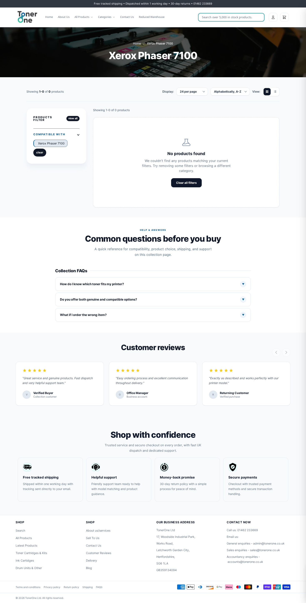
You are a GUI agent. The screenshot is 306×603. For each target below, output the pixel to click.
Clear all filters (186, 182)
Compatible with (49, 134)
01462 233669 (247, 530)
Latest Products (26, 545)
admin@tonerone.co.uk (269, 543)
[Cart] (284, 17)
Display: (168, 91)
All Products (82, 17)
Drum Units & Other (29, 568)
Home (49, 17)
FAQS (99, 587)
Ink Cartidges (25, 560)
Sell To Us (92, 538)
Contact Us (127, 17)
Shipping (87, 587)
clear (39, 152)
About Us (64, 17)
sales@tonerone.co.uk (265, 550)
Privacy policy (52, 587)
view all (72, 118)
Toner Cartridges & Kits (31, 553)
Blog (89, 568)
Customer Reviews (98, 553)
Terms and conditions (28, 587)
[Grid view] (267, 91)
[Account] (273, 17)
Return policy (71, 587)
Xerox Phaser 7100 (51, 143)
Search (20, 530)
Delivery (91, 560)
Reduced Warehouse (151, 17)
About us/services (98, 530)
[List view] (275, 91)
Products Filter (42, 119)
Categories (104, 17)
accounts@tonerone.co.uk (245, 561)
